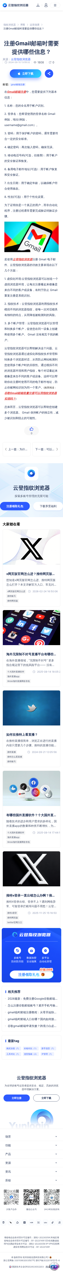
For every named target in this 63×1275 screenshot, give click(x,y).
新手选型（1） (48, 1048)
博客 (22, 24)
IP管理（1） (47, 1054)
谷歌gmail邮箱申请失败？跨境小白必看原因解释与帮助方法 (33, 1026)
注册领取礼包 (14, 506)
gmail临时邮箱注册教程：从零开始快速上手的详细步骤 (33, 1012)
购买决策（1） (13, 1048)
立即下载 (46, 1097)
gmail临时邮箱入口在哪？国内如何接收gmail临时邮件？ (33, 1019)
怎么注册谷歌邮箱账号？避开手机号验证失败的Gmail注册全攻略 (33, 1005)
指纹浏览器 (10, 24)
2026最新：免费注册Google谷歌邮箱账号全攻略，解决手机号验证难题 (33, 998)
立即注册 (17, 1097)
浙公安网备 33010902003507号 (19, 1260)
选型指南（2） (31, 1054)
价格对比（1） (31, 1048)
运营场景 (35, 24)
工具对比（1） (13, 1054)
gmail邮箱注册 (18, 84)
